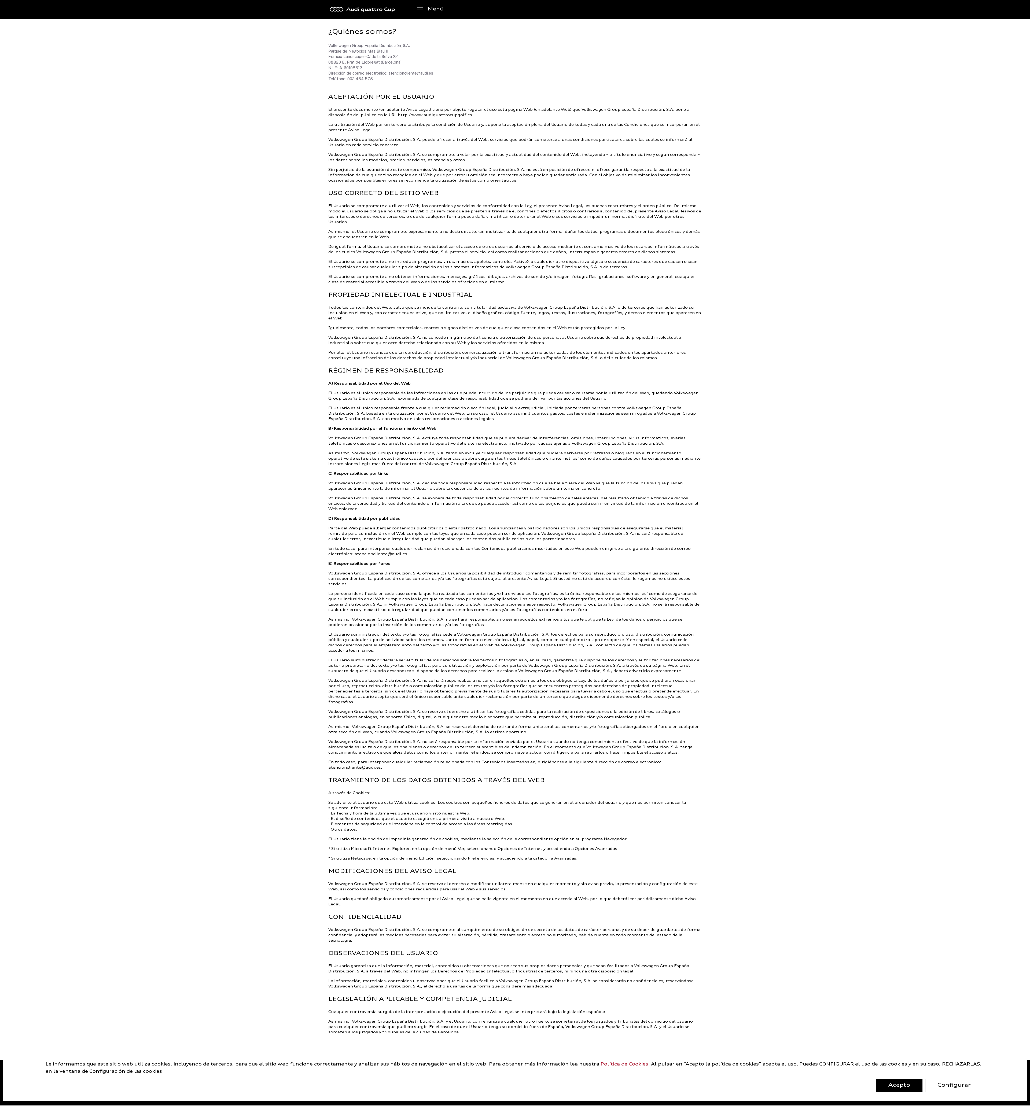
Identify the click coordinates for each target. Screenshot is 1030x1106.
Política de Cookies (624, 1064)
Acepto (899, 1085)
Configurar (954, 1085)
